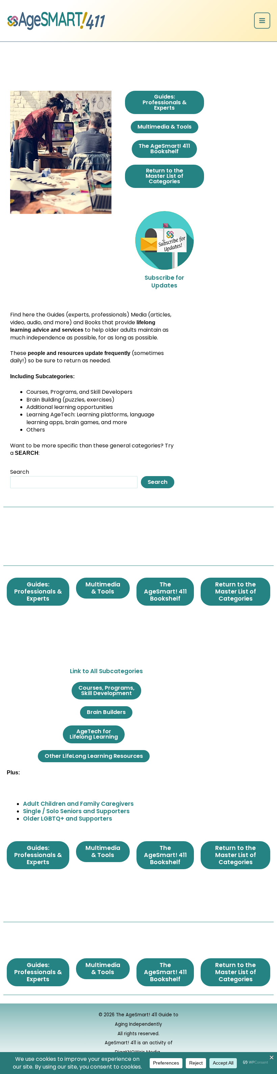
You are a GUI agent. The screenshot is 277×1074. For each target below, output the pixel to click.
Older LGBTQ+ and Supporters (67, 819)
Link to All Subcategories (106, 671)
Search (19, 472)
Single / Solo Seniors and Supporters (76, 811)
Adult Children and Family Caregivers (78, 804)
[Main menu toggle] (262, 20)
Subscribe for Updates (164, 281)
